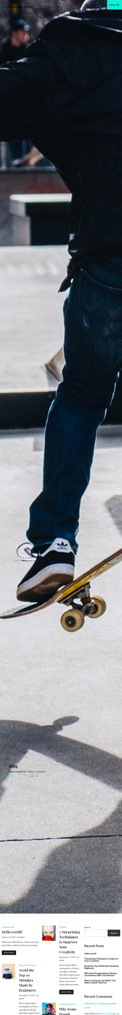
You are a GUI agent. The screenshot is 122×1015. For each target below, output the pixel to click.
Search (87, 927)
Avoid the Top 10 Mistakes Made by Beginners (101, 967)
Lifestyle (62, 927)
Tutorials (31, 965)
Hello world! (90, 953)
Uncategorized (8, 927)
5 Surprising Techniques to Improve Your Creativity (101, 959)
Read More (9, 953)
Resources (23, 965)
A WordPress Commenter (96, 1003)
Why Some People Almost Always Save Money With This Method (100, 974)
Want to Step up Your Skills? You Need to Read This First (100, 981)
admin (22, 937)
